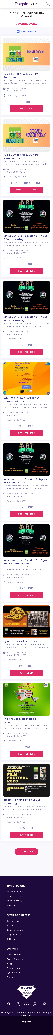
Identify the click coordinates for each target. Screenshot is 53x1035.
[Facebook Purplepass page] (9, 1004)
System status (15, 972)
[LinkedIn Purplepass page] (26, 1004)
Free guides (13, 968)
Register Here (26, 271)
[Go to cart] (48, 4)
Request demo (15, 930)
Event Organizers (16, 959)
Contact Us (13, 977)
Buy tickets (26, 673)
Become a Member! (26, 189)
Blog (9, 963)
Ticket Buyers (14, 954)
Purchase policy (16, 896)
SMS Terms (13, 905)
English (25, 1021)
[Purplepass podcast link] (35, 1004)
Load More (26, 851)
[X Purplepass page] (18, 1004)
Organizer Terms (16, 934)
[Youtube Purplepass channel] (44, 1004)
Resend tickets (15, 891)
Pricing (10, 925)
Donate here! (27, 108)
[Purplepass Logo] (26, 4)
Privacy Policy (14, 900)
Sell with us (13, 921)
